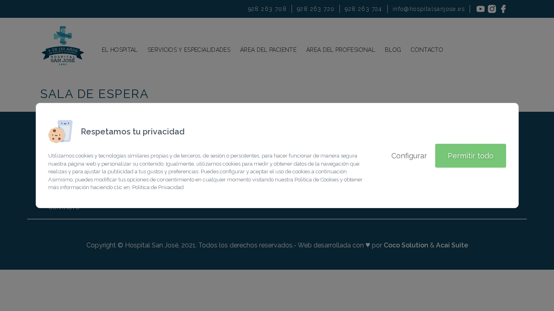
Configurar (409, 155)
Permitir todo (471, 155)
